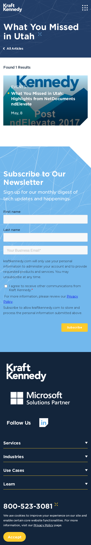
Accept (14, 537)
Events (18, 86)
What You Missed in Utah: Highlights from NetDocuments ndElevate (43, 98)
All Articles (15, 48)
